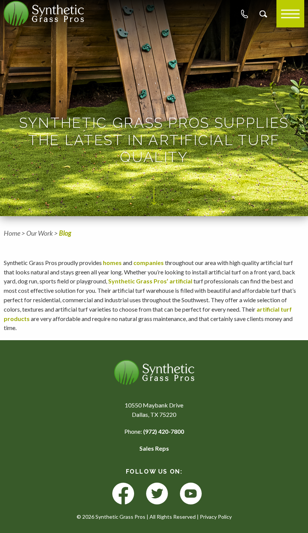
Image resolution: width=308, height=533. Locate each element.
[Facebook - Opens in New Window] (123, 494)
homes (112, 262)
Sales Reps (154, 448)
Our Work (39, 233)
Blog (65, 233)
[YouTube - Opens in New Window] (191, 494)
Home (12, 233)
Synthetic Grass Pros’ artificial (150, 281)
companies (148, 262)
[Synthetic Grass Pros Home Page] (44, 13)
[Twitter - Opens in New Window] (157, 494)
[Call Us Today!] (244, 14)
